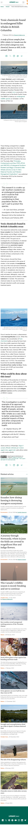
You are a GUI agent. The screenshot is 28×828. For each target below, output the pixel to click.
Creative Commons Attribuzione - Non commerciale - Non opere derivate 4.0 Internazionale (13, 458)
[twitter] (6, 820)
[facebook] (3, 820)
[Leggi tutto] (26, 474)
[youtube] (16, 820)
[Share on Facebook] (6, 56)
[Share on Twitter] (10, 56)
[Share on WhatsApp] (18, 56)
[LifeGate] (14, 2)
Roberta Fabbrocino (19, 35)
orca (14, 92)
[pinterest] (9, 820)
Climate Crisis (4, 598)
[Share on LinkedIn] (14, 56)
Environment (4, 512)
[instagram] (19, 820)
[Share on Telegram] (21, 56)
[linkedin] (22, 820)
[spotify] (12, 820)
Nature (2, 635)
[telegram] (25, 820)
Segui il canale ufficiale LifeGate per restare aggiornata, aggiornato (12, 448)
